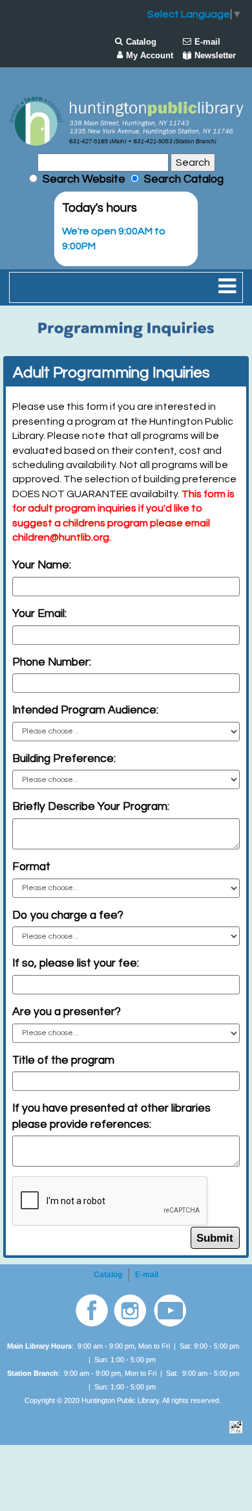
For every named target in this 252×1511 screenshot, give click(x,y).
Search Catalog (181, 179)
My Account (149, 55)
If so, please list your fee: (75, 963)
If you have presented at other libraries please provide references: (111, 1116)
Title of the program (63, 1060)
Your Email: (39, 614)
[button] (227, 287)
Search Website (84, 179)
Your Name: (41, 565)
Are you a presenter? (66, 1012)
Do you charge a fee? (67, 915)
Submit (214, 1237)
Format (31, 867)
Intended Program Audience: (85, 710)
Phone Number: (51, 662)
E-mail (207, 42)
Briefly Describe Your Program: (90, 806)
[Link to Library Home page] (126, 121)
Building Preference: (64, 759)
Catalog (141, 42)
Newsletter (215, 55)
